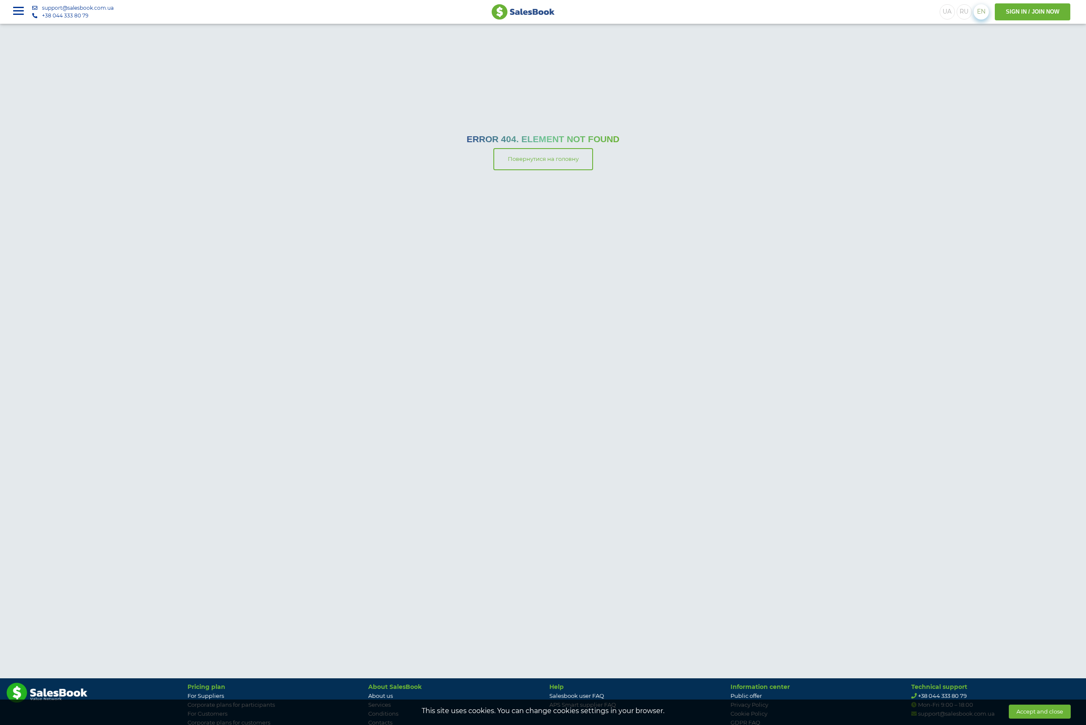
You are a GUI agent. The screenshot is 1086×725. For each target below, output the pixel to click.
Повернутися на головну (543, 158)
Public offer (746, 695)
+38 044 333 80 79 (65, 15)
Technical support (939, 687)
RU (964, 11)
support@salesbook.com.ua (78, 8)
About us (380, 695)
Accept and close (1039, 711)
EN (981, 11)
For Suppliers (206, 695)
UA (947, 11)
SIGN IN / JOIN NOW (1032, 11)
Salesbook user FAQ (576, 695)
